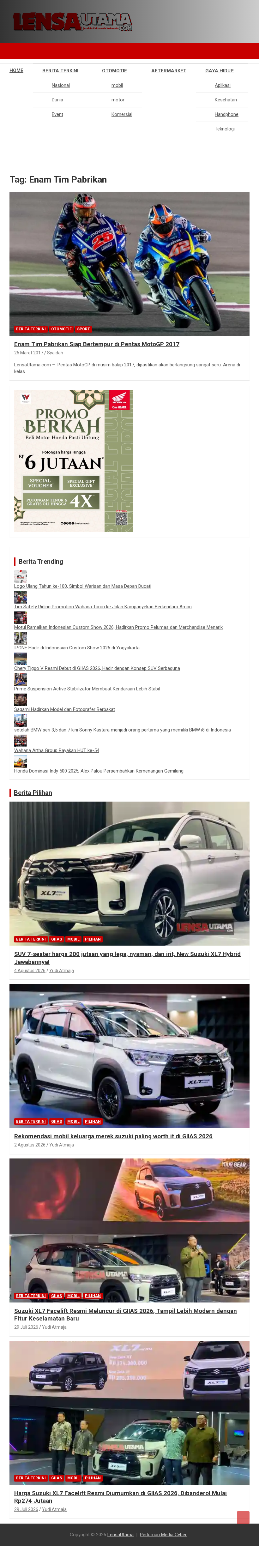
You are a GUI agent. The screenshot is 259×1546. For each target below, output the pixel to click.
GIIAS (56, 939)
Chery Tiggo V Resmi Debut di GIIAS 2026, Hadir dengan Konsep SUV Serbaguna (97, 668)
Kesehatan (226, 100)
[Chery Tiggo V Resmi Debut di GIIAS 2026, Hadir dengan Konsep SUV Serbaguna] (20, 656)
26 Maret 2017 (28, 352)
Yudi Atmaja (61, 970)
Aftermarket (168, 71)
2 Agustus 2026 (29, 1144)
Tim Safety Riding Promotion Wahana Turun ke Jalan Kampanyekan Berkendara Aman (103, 607)
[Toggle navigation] (17, 51)
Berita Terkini (60, 71)
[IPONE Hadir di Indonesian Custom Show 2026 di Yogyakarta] (20, 635)
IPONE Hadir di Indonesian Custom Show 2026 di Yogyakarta (77, 648)
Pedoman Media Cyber (163, 1534)
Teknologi (225, 129)
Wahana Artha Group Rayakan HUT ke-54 (56, 750)
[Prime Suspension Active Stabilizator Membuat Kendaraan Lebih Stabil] (20, 676)
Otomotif (114, 71)
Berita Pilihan (33, 793)
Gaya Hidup (219, 71)
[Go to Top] (243, 1517)
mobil (117, 85)
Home (16, 70)
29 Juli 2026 (26, 1327)
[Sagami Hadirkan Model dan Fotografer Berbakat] (20, 697)
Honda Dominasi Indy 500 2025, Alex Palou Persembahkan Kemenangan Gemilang (99, 771)
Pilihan (93, 939)
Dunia (57, 100)
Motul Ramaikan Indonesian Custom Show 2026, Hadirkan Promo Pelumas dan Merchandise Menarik (118, 627)
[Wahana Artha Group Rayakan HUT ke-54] (20, 738)
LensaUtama (120, 1534)
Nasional (61, 85)
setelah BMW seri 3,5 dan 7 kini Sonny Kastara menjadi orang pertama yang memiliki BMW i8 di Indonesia (122, 730)
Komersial (121, 114)
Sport (83, 329)
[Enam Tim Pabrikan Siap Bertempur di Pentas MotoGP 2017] (129, 263)
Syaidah (55, 352)
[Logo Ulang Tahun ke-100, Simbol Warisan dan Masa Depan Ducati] (20, 573)
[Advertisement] (129, 180)
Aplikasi (223, 85)
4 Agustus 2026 (29, 970)
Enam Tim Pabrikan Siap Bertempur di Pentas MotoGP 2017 (96, 344)
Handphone (226, 114)
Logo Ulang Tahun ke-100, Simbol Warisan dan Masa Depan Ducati (82, 586)
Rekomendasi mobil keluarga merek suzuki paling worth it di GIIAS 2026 (113, 1136)
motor (117, 100)
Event (57, 114)
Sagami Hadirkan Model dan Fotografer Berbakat (64, 709)
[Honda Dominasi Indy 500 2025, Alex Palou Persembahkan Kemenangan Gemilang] (20, 758)
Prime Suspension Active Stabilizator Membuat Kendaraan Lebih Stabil (87, 689)
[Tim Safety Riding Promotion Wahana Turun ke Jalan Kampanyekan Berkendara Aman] (20, 594)
